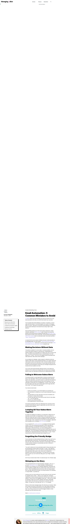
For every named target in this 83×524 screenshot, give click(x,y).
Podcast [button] (39, 1)
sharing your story (33, 465)
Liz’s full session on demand (34, 493)
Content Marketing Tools (31, 310)
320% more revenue (29, 335)
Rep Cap (47, 520)
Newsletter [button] (46, 1)
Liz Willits (27, 318)
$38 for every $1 (37, 332)
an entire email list (38, 423)
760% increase (42, 421)
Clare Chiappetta (26, 520)
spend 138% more (51, 333)
